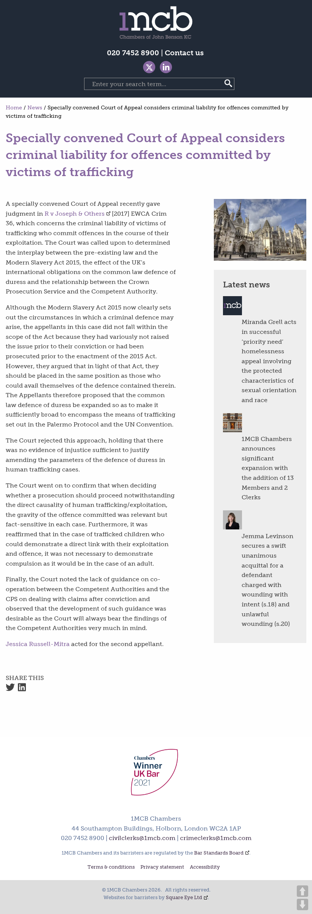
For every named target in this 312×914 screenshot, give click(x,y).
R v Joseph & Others (75, 213)
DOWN (302, 904)
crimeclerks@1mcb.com (216, 838)
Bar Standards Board (219, 853)
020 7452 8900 (133, 52)
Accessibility (205, 867)
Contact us (184, 52)
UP (302, 891)
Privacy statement (162, 867)
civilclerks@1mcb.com (142, 838)
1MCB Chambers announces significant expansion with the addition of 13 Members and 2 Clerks (268, 468)
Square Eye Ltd (184, 897)
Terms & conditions (111, 867)
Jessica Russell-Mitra (38, 644)
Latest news (246, 284)
